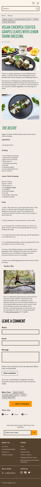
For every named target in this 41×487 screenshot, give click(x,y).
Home (4, 15)
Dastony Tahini (11, 187)
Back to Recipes (22, 404)
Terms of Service (29, 382)
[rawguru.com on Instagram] (21, 472)
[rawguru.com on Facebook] (25, 472)
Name (4, 327)
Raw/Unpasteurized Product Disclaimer (29, 461)
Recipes (10, 15)
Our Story (5, 446)
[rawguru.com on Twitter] (29, 472)
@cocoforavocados (12, 312)
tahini (35, 19)
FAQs (22, 446)
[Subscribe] (34, 432)
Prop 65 (23, 449)
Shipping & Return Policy (28, 457)
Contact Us (5, 452)
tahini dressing (9, 22)
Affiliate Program (7, 455)
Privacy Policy (14, 382)
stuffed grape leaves (23, 19)
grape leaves (8, 19)
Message (5, 350)
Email (4, 338)
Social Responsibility (8, 449)
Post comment (10, 373)
